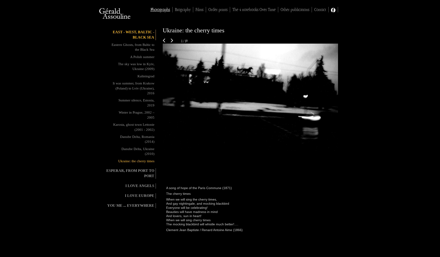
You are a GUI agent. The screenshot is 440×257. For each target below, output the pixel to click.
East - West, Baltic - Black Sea (133, 34)
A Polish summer (142, 57)
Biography (183, 9)
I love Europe (139, 196)
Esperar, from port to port (130, 173)
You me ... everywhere (130, 205)
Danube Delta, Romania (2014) (137, 139)
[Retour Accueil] (115, 13)
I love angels (139, 186)
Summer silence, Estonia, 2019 (136, 102)
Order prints (218, 9)
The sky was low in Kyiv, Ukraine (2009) (136, 66)
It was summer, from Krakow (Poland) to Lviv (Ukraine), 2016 (133, 88)
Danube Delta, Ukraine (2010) (137, 151)
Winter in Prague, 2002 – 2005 (136, 115)
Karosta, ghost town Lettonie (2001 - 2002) (133, 127)
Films (199, 9)
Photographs (160, 9)
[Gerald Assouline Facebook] (333, 9)
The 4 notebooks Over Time (254, 9)
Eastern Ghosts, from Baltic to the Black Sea (133, 47)
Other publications (294, 9)
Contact (320, 9)
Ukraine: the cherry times (136, 161)
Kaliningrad (146, 76)
